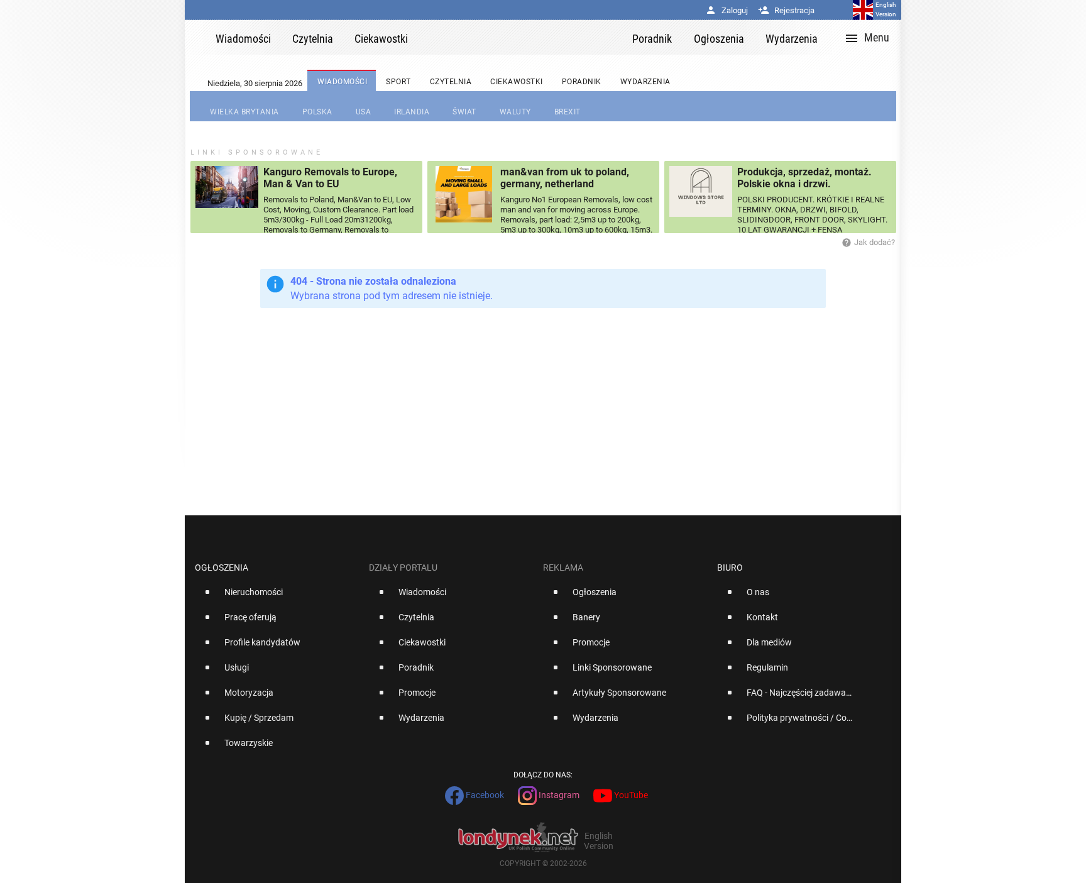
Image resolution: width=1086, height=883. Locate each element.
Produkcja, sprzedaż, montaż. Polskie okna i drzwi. (804, 178)
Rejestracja (786, 10)
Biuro (730, 567)
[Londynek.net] (525, 37)
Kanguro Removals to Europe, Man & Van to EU (330, 178)
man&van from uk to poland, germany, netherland (564, 178)
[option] (277, 597)
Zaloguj (726, 10)
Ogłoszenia (221, 567)
